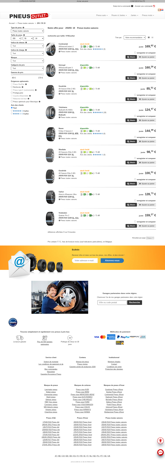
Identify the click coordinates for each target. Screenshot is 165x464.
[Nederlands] (162, 10)
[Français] (159, 10)
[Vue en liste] (148, 37)
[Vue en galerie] (152, 37)
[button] (160, 440)
